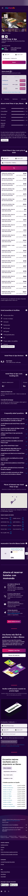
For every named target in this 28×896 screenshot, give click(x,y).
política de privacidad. (14, 746)
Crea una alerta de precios (13, 613)
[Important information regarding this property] (26, 375)
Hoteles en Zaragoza (8, 804)
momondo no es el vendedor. (10, 825)
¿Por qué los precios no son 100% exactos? (11, 830)
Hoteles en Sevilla (7, 791)
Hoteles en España (22, 836)
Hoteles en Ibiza (6, 798)
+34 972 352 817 (6, 45)
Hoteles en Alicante (7, 800)
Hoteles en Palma (7, 793)
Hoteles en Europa (13, 836)
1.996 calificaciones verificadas (16, 48)
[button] (2, 8)
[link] (14, 621)
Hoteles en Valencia (7, 789)
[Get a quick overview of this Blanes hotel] (26, 103)
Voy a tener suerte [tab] (8, 774)
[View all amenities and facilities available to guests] (26, 310)
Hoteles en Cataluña (5, 837)
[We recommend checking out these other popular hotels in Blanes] (26, 543)
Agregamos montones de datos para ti (12, 827)
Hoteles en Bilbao (7, 802)
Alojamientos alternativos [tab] (10, 771)
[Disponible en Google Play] (5, 884)
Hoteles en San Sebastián (9, 806)
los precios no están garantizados (13, 820)
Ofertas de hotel (3, 836)
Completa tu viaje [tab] (8, 778)
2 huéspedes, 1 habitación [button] (10, 58)
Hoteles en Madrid (7, 785)
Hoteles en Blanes (14, 837)
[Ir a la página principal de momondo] (10, 8)
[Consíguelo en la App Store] (14, 884)
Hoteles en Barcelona (8, 787)
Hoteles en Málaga (7, 796)
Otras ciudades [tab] (7, 768)
